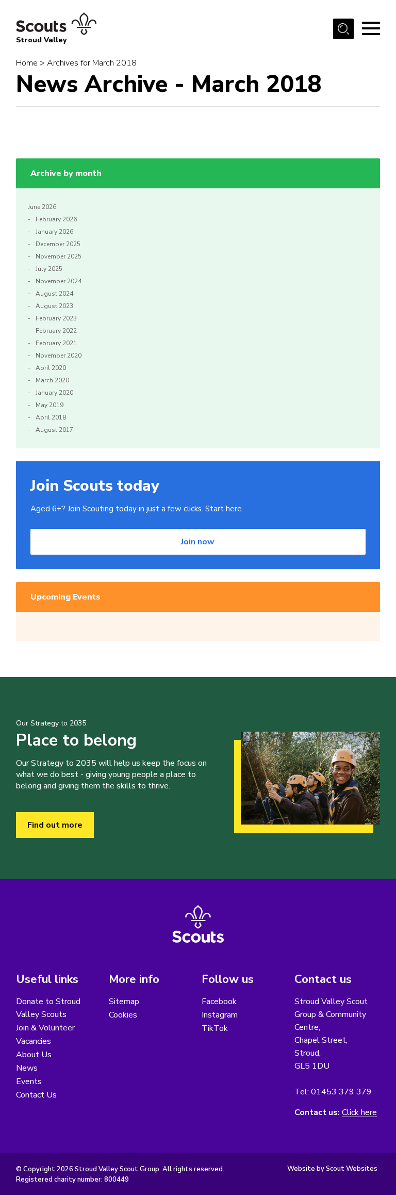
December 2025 (58, 244)
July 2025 (49, 269)
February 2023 (56, 318)
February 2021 (56, 343)
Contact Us (36, 1095)
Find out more (54, 825)
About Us (34, 1054)
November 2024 (58, 281)
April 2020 (51, 368)
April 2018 (51, 417)
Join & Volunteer (45, 1027)
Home (27, 63)
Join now (197, 541)
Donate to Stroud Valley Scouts (48, 1008)
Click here (359, 1112)
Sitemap (124, 1001)
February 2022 (56, 331)
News (27, 1068)
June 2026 (42, 207)
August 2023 (54, 306)
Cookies (123, 1015)
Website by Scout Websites (332, 1168)
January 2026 (54, 232)
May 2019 (49, 405)
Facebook (219, 1001)
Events (29, 1081)
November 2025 (58, 256)
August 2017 (54, 430)
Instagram (220, 1015)
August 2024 (54, 293)
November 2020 (58, 355)
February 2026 (56, 219)
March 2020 (52, 380)
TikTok (215, 1028)
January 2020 (54, 393)
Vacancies (33, 1041)
